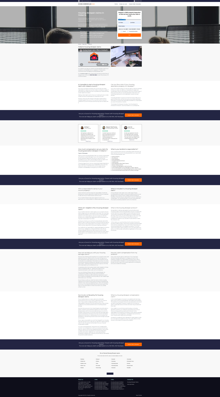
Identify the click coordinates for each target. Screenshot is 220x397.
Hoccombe (98, 365)
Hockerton (113, 367)
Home (116, 4)
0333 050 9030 (139, 0)
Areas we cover (123, 4)
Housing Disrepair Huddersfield (118, 386)
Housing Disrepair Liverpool (101, 387)
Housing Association (133, 31)
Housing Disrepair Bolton (116, 387)
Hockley (128, 363)
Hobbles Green (83, 363)
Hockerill (113, 359)
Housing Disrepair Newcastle (117, 384)
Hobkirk (82, 367)
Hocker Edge (98, 367)
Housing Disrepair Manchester (101, 384)
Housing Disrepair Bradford (117, 383)
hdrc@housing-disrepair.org (85, 0)
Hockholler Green (130, 361)
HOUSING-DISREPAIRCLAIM (86, 4)
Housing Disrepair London (100, 382)
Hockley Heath (130, 365)
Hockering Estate (115, 363)
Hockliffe (129, 367)
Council (124, 31)
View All (110, 373)
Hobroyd (97, 359)
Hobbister (82, 359)
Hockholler (129, 359)
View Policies (139, 395)
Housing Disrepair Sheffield (117, 382)
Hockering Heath (115, 365)
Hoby (97, 363)
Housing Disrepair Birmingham (102, 383)
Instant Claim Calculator (135, 4)
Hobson (97, 361)
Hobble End (83, 361)
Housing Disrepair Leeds (100, 386)
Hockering (113, 361)
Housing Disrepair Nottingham (101, 389)
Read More (88, 141)
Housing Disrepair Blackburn (117, 389)
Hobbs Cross (83, 365)
